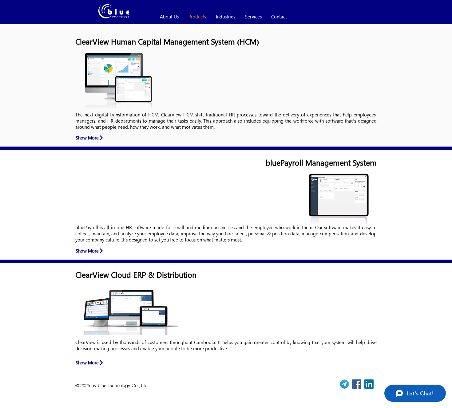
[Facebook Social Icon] (356, 384)
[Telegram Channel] (344, 384)
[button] (359, 73)
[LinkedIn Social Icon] (369, 384)
